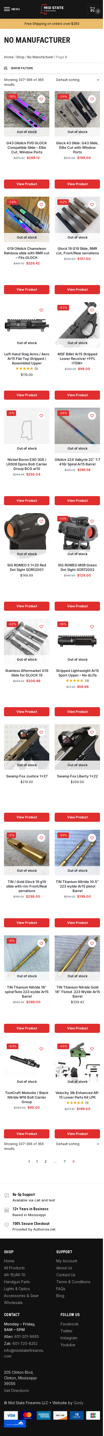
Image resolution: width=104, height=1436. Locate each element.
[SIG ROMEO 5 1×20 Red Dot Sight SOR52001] (26, 536)
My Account (66, 1261)
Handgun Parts (17, 1281)
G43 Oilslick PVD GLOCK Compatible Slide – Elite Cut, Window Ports (26, 147)
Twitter (67, 1331)
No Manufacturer (40, 57)
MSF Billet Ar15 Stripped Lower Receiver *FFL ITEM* (77, 358)
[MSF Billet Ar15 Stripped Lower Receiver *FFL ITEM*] (77, 325)
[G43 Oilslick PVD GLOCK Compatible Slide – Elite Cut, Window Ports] (26, 114)
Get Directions (16, 1390)
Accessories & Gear (21, 1295)
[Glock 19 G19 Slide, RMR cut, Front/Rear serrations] (77, 219)
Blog (60, 1295)
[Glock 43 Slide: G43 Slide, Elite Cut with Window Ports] (77, 114)
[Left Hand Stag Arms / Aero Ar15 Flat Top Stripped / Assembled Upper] (26, 325)
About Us (64, 1268)
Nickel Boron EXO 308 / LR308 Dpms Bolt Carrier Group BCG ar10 (26, 464)
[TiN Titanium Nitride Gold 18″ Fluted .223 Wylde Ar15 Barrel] (77, 958)
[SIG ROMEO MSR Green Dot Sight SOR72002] (77, 536)
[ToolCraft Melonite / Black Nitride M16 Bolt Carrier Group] (26, 1063)
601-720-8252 (25, 1343)
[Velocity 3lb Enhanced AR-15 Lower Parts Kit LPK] (77, 1063)
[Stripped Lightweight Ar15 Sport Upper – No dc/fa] (77, 641)
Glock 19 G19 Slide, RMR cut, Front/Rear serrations (77, 250)
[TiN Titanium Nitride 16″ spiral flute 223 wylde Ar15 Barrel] (26, 958)
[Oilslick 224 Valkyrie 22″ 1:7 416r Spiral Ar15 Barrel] (77, 430)
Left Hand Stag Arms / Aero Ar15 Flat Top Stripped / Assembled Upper (26, 358)
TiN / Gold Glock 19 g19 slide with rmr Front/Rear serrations (26, 886)
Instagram (69, 1338)
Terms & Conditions (73, 1281)
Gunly (78, 1402)
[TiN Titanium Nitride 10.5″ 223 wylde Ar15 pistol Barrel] (77, 852)
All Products (14, 1268)
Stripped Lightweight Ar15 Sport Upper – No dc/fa (77, 672)
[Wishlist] (41, 99)
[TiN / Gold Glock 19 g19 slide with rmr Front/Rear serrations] (26, 852)
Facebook (70, 1324)
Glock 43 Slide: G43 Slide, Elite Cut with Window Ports (77, 147)
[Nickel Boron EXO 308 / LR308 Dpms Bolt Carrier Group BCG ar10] (26, 430)
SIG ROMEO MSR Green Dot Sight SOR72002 (77, 567)
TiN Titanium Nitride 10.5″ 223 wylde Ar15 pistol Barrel (77, 886)
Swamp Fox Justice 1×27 (26, 776)
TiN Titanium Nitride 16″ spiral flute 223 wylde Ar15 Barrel (27, 991)
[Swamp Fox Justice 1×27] (26, 747)
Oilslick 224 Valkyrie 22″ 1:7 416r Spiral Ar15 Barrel (77, 461)
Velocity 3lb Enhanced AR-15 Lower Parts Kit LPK (77, 1095)
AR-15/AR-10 (14, 1274)
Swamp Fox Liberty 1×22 (77, 776)
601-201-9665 (26, 1336)
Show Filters (22, 68)
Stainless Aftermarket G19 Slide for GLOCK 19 (26, 672)
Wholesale (13, 1302)
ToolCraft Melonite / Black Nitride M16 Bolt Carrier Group (26, 1097)
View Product (27, 184)
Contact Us (65, 1274)
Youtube (68, 1344)
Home (9, 57)
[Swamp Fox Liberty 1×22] (77, 747)
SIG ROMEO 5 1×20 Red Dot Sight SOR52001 (26, 567)
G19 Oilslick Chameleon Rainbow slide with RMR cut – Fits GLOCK (26, 253)
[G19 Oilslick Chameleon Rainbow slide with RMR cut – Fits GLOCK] (26, 219)
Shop (20, 57)
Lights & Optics (17, 1288)
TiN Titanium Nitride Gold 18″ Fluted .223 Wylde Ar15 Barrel (77, 991)
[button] (93, 10)
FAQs (60, 1288)
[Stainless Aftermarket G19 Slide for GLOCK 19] (26, 641)
